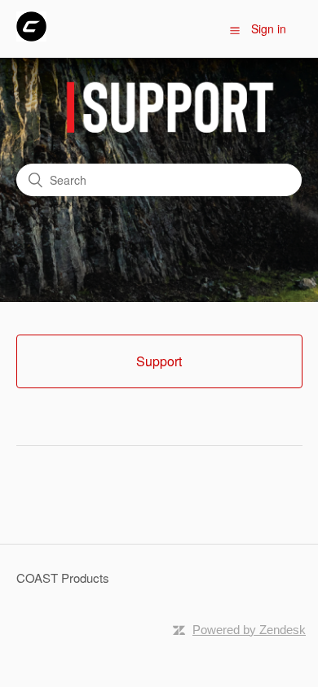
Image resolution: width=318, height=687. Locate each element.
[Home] (31, 36)
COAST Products (62, 577)
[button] (235, 29)
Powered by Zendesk (249, 630)
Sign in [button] (268, 28)
